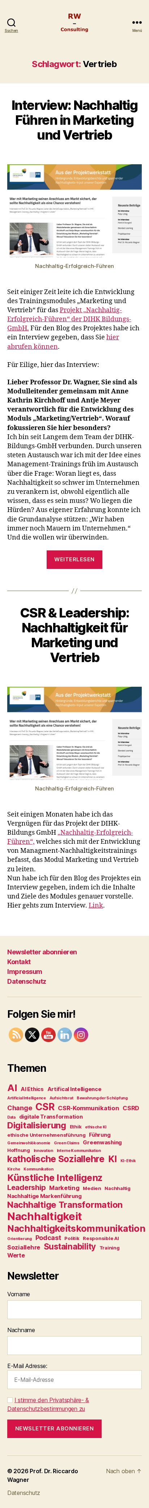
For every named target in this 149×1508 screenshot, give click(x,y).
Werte (16, 1255)
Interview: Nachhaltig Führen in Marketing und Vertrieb (75, 120)
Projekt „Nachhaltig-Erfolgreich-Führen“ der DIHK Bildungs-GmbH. (69, 319)
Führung (99, 1134)
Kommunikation (39, 1169)
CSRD (131, 1108)
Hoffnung (18, 1150)
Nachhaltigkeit (44, 1216)
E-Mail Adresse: (27, 1365)
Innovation (43, 1150)
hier (112, 337)
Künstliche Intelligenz (55, 1177)
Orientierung (19, 1238)
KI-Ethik (128, 1160)
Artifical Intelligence (74, 1089)
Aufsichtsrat (61, 1098)
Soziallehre (23, 1247)
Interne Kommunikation (79, 1150)
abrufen (19, 347)
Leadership (26, 1187)
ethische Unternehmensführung (46, 1135)
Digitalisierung (36, 1125)
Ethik (76, 1126)
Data (11, 1117)
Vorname (18, 1294)
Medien (92, 1188)
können (45, 347)
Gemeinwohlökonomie (28, 1143)
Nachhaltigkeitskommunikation (76, 1228)
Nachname (21, 1330)
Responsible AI (101, 1238)
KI (112, 1158)
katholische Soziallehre (56, 1158)
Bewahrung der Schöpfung (102, 1098)
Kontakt (19, 962)
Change (19, 1108)
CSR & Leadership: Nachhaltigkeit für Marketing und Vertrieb (74, 635)
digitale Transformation (51, 1116)
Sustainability (70, 1246)
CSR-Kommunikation (88, 1108)
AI (12, 1087)
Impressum (24, 971)
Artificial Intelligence (26, 1098)
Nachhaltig (117, 1188)
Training (109, 1248)
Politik (71, 1238)
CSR (44, 1106)
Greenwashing (102, 1142)
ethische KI (95, 1127)
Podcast (48, 1237)
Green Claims (67, 1143)
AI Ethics (32, 1089)
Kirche (13, 1169)
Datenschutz (26, 981)
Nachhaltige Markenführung (44, 1196)
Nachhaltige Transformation (65, 1204)
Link (96, 905)
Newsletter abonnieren (42, 952)
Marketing (64, 1187)
